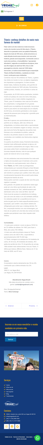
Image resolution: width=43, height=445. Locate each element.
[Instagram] (31, 4)
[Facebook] (37, 4)
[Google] (17, 426)
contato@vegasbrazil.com (23, 284)
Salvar (10, 339)
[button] (21, 360)
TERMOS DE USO (8, 437)
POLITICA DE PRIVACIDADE (19, 437)
